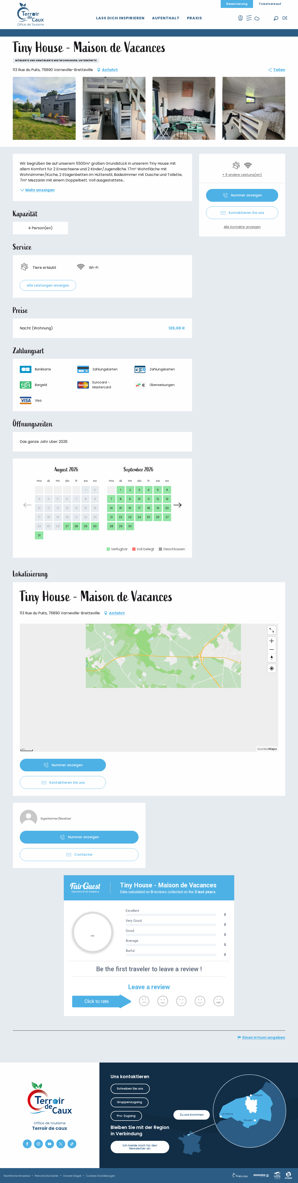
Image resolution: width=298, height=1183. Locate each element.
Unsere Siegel (72, 1176)
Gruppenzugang (129, 1102)
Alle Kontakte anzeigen (242, 227)
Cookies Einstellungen (100, 1176)
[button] (276, 18)
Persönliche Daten (46, 1176)
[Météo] (257, 22)
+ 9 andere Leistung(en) (242, 175)
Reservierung (236, 4)
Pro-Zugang (126, 1116)
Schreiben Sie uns (130, 1089)
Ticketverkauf (270, 4)
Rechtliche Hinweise (17, 1176)
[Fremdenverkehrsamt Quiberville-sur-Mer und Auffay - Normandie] (30, 14)
